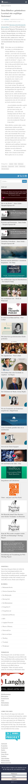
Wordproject (6, 646)
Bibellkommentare (6, 694)
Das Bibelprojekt (7, 595)
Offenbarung (22, 166)
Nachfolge (3, 756)
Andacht (11, 164)
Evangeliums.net (7, 611)
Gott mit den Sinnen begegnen (10, 447)
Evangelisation (5, 698)
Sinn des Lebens (5, 169)
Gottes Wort (4, 166)
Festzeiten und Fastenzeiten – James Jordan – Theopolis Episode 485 (13, 223)
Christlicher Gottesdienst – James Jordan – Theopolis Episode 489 (13, 242)
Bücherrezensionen (6, 762)
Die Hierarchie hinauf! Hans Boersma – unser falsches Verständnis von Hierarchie (13, 515)
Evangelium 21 (6, 607)
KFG (4, 618)
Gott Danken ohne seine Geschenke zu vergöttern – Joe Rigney (12, 374)
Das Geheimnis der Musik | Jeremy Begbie (13, 392)
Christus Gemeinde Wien (9, 591)
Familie (3, 750)
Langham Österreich (8, 622)
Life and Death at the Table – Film (11, 463)
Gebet (2, 700)
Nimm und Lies (7, 630)
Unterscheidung (5, 758)
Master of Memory (7, 626)
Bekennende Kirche (8, 587)
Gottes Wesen (4, 754)
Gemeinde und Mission (9, 615)
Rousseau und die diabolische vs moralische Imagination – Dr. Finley (13, 261)
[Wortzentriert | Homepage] (7, 2)
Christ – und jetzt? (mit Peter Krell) (11, 497)
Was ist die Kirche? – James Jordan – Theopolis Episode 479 (11, 204)
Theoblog (5, 638)
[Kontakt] (23, 176)
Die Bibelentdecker (7, 603)
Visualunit (5, 642)
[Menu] (26, 2)
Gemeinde (3, 752)
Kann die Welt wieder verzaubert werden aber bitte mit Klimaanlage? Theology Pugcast (12, 535)
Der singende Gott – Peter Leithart (11, 356)
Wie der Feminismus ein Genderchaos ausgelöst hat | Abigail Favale (12, 410)
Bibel (15, 164)
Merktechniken (5, 703)
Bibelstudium (6, 6)
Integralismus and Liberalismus (10, 480)
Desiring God (6, 599)
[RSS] (21, 176)
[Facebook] (26, 176)
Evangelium (4, 746)
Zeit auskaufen (5, 705)
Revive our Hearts (7, 634)
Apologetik (4, 743)
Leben (16, 166)
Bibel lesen (20, 164)
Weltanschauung (5, 760)
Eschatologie (4, 748)
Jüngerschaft (11, 166)
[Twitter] (18, 176)
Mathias (6, 19)
